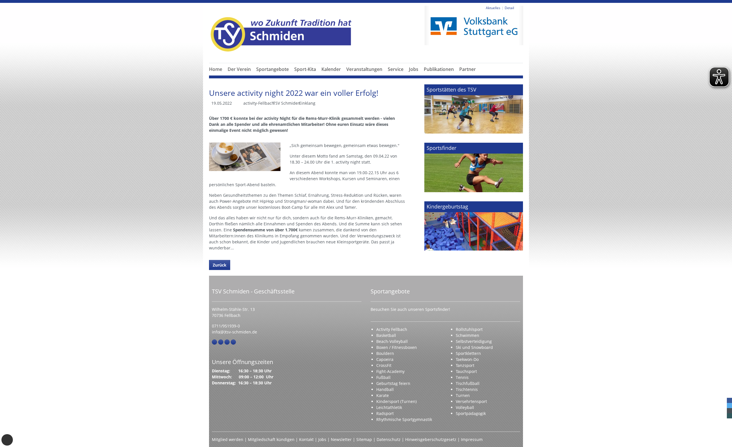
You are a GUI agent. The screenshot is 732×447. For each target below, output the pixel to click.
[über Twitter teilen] (729, 405)
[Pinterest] (227, 342)
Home (215, 69)
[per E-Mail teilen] (729, 410)
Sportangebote (272, 69)
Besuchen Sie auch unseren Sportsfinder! (410, 309)
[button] (239, 76)
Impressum (472, 439)
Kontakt (306, 439)
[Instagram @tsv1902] (220, 342)
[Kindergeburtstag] (473, 226)
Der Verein (239, 69)
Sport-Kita (305, 69)
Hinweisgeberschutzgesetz (430, 439)
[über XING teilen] (729, 415)
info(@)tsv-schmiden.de (234, 332)
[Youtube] (233, 342)
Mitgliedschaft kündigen (271, 439)
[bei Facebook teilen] (729, 400)
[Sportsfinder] (473, 167)
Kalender (331, 69)
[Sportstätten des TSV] (473, 109)
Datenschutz (389, 439)
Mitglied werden (227, 439)
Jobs (413, 69)
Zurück (219, 265)
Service (395, 69)
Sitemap (364, 439)
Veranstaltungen (364, 69)
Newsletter (341, 439)
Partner (467, 69)
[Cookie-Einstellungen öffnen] (7, 440)
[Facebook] (214, 342)
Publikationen (439, 69)
